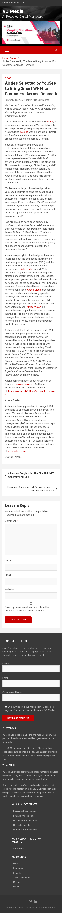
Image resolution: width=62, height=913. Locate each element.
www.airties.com (24, 384)
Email (9, 574)
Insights (17, 873)
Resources (18, 882)
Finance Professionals (24, 816)
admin (29, 100)
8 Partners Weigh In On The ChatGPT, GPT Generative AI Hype (31, 475)
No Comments (41, 100)
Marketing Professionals (24, 811)
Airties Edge (26, 269)
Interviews (18, 868)
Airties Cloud (34, 289)
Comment (11, 521)
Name (9, 560)
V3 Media (12, 11)
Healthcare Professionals (25, 820)
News (16, 864)
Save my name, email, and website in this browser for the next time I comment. (27, 609)
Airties (49, 121)
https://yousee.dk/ (18, 391)
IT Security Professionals (25, 829)
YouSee (24, 131)
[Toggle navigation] (6, 50)
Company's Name (12, 692)
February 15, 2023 (14, 100)
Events (16, 886)
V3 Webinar (18, 848)
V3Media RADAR (21, 877)
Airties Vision (34, 306)
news (8, 78)
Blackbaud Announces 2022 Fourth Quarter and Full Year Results (30, 489)
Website (9, 589)
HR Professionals (21, 825)
